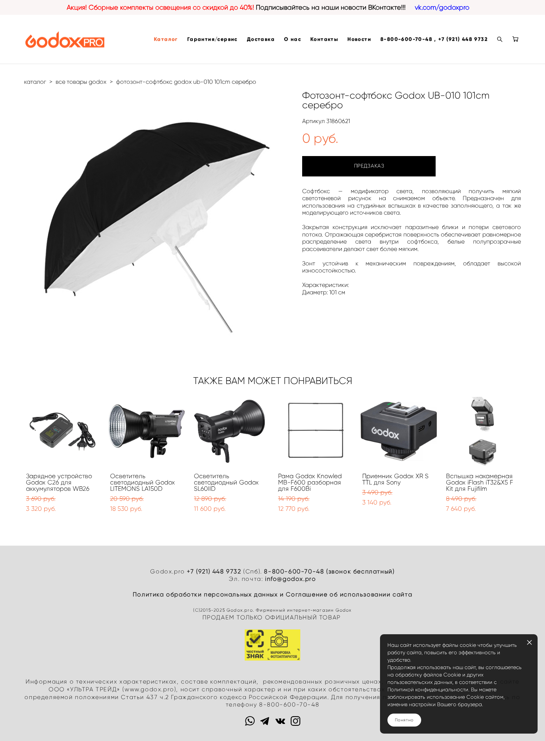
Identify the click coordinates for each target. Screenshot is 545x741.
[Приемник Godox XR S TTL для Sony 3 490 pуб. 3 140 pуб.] (398, 431)
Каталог (166, 39)
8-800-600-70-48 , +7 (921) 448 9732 (434, 39)
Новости (359, 39)
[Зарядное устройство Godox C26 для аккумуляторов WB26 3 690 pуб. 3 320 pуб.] (62, 431)
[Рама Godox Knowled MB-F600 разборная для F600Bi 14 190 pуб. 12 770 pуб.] (314, 431)
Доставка (261, 39)
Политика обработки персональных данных (205, 594)
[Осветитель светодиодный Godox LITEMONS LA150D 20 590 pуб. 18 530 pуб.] (146, 431)
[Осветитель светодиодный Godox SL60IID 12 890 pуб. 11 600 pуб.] (230, 431)
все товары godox (81, 81)
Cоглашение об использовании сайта (349, 594)
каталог (35, 81)
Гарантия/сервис (212, 39)
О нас (292, 39)
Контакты (324, 39)
